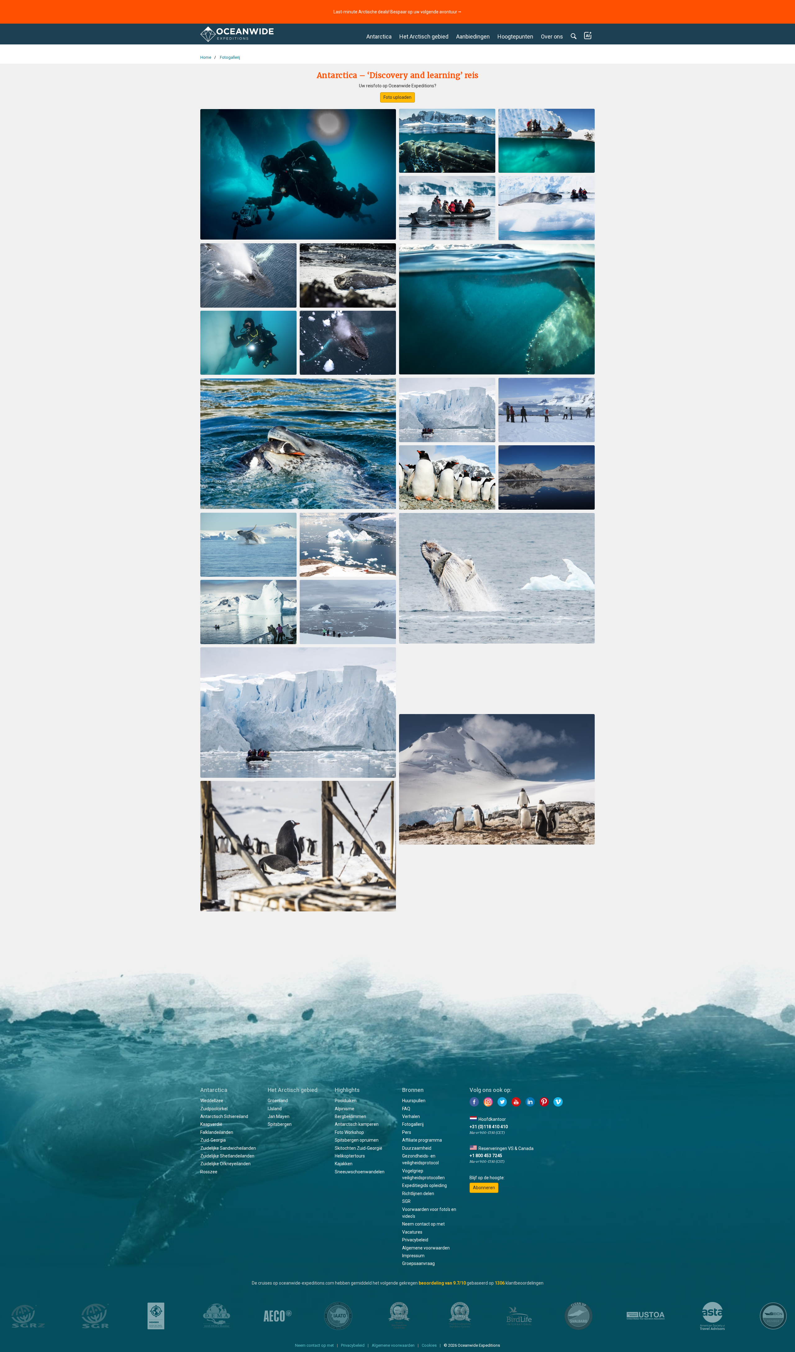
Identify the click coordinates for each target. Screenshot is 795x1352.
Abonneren (484, 1187)
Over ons (552, 36)
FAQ (406, 1108)
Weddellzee (211, 1100)
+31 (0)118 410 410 (489, 1126)
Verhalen (411, 1116)
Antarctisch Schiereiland (224, 1116)
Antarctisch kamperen (357, 1124)
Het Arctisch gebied (423, 36)
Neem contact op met (423, 1223)
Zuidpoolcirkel (214, 1108)
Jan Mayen (278, 1116)
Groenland (278, 1100)
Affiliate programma (422, 1140)
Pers (406, 1132)
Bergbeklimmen (350, 1116)
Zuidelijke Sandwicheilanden (228, 1148)
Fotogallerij (413, 1124)
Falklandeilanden (216, 1132)
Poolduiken (346, 1100)
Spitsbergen (280, 1124)
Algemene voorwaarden (426, 1247)
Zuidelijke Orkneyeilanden (225, 1163)
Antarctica (379, 36)
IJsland (275, 1108)
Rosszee (208, 1171)
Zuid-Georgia (213, 1140)
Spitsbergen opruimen (357, 1140)
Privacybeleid (415, 1239)
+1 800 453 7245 (486, 1155)
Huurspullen (413, 1100)
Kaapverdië (211, 1124)
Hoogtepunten (515, 36)
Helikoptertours (350, 1155)
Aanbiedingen (473, 36)
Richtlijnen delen (418, 1193)
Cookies (429, 1345)
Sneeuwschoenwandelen (359, 1171)
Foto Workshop (349, 1132)
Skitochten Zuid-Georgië (358, 1148)
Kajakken (343, 1163)
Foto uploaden (397, 97)
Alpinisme (344, 1108)
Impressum (413, 1255)
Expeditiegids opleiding (424, 1185)
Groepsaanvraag (418, 1263)
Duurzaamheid (416, 1148)
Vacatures (412, 1232)
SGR (406, 1201)
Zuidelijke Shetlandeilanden (227, 1155)
